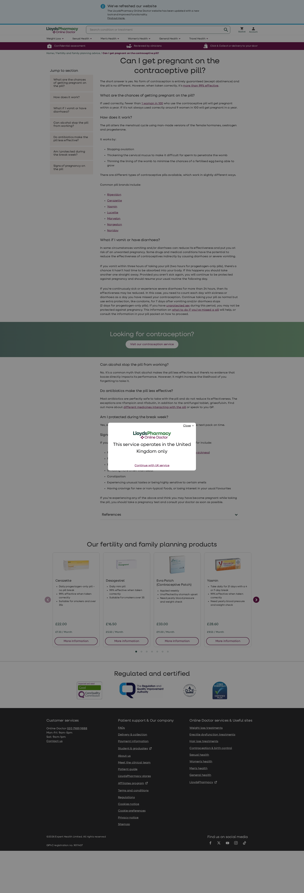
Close (187, 425)
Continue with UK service (152, 465)
